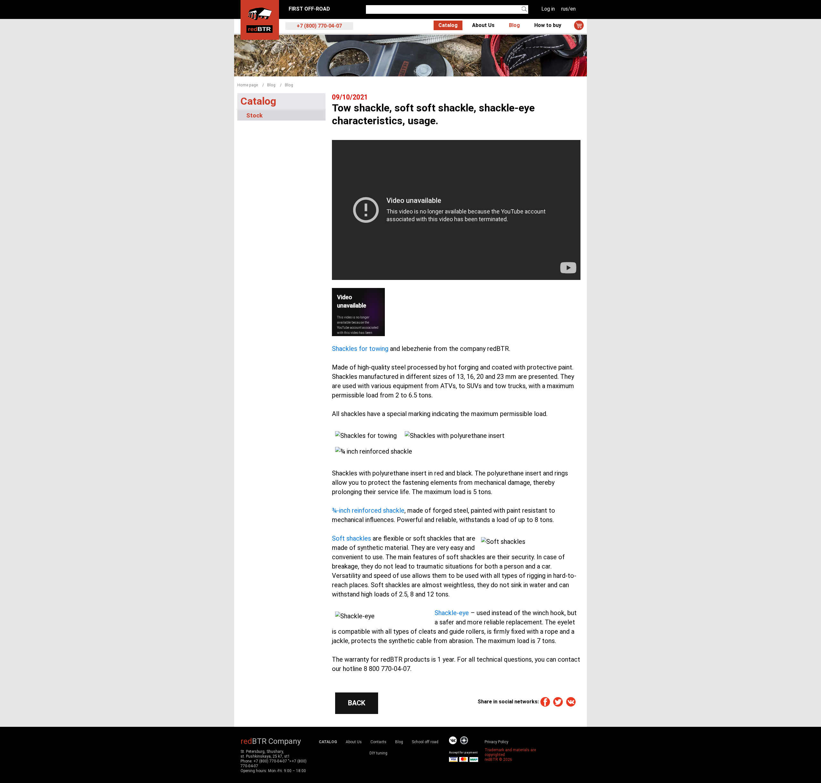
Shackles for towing (360, 348)
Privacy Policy (496, 742)
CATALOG (328, 742)
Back (356, 703)
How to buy (547, 25)
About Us (483, 25)
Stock (254, 115)
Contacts (378, 742)
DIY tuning (378, 753)
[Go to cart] (579, 25)
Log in (548, 9)
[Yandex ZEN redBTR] (464, 740)
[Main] (260, 19)
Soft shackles (351, 538)
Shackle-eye (452, 613)
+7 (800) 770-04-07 (270, 761)
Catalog (448, 25)
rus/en (568, 9)
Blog (514, 25)
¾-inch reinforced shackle (368, 510)
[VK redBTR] (453, 740)
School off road (425, 742)
